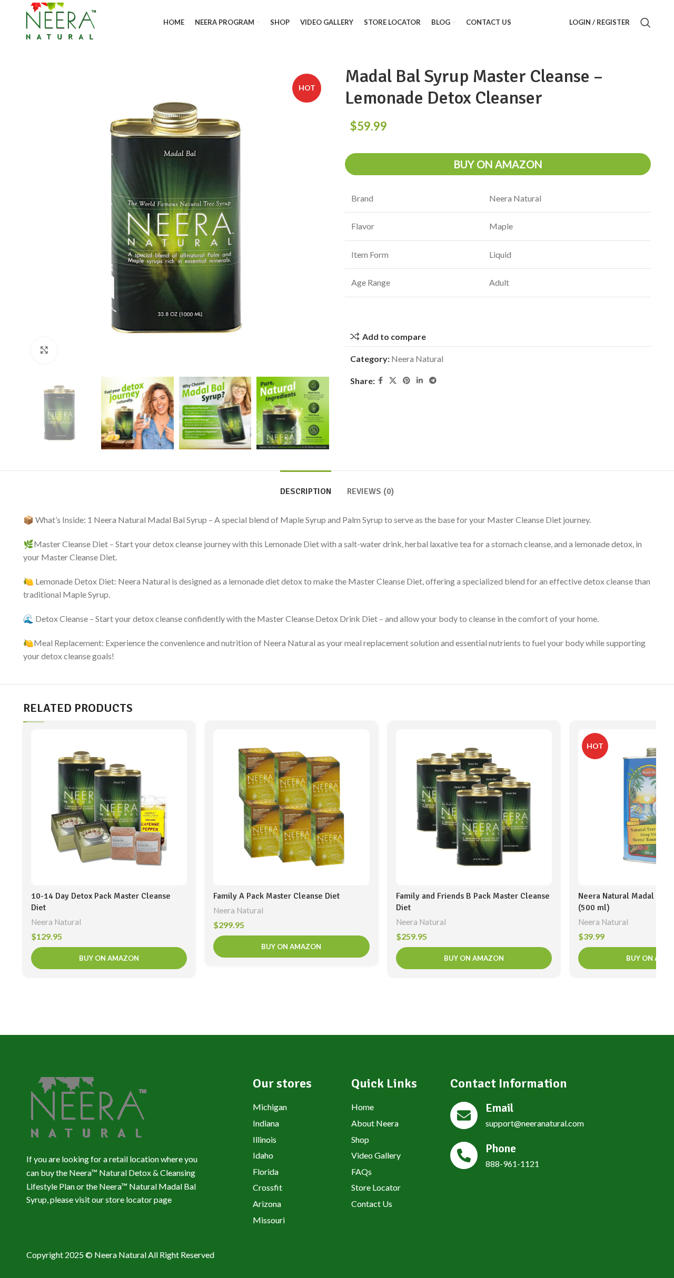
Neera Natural (417, 359)
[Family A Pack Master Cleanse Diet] (291, 807)
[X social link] (393, 381)
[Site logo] (60, 21)
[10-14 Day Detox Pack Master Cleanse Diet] (109, 807)
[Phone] (464, 1155)
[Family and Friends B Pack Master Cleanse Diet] (474, 807)
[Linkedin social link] (419, 381)
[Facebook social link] (380, 381)
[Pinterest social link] (406, 381)
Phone (500, 1148)
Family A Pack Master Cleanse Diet (276, 896)
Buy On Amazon (498, 164)
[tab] (305, 486)
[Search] (645, 22)
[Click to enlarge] (44, 350)
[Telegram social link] (433, 381)
